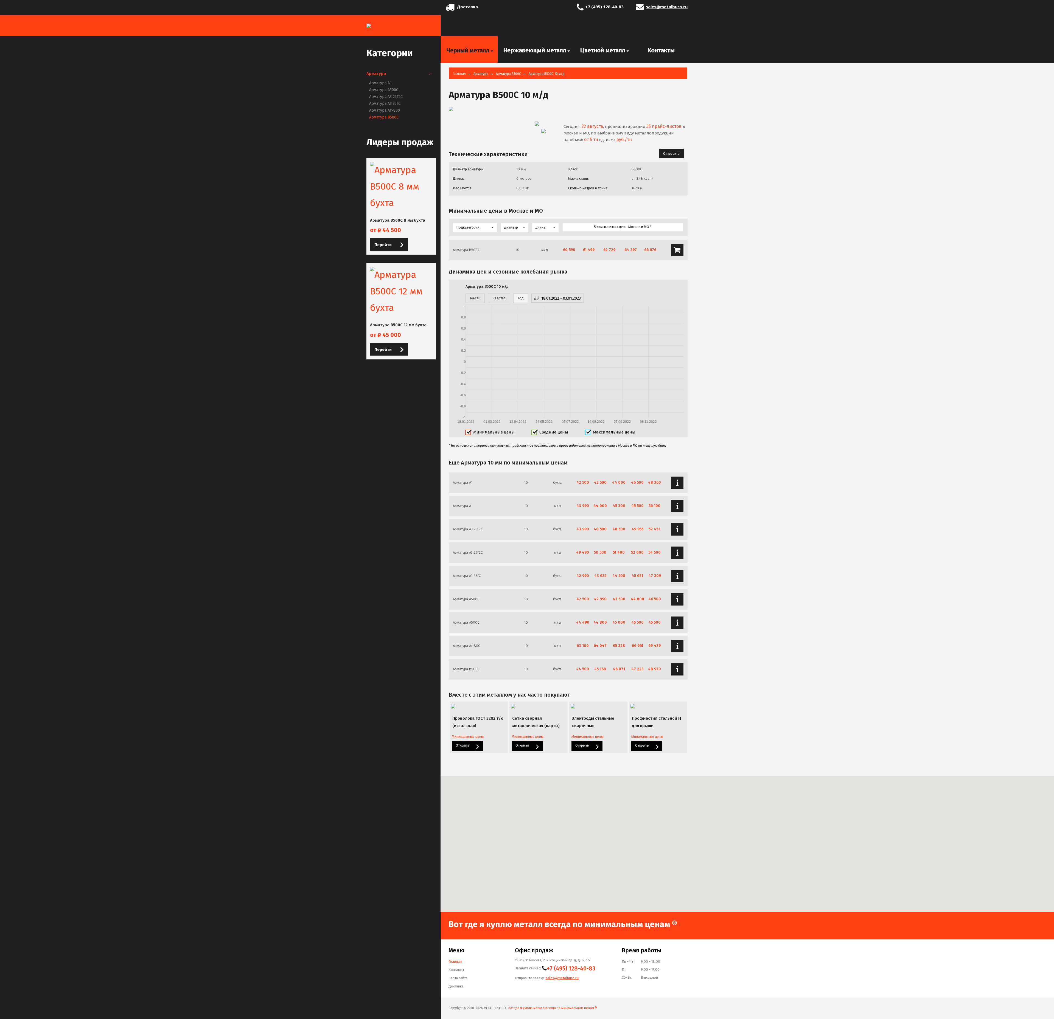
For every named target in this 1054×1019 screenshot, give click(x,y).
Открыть (463, 745)
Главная (459, 73)
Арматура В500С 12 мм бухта (398, 324)
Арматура (376, 73)
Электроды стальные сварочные (593, 722)
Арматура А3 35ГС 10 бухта (677, 576)
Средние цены (553, 432)
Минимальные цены (494, 432)
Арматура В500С (384, 117)
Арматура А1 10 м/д (677, 506)
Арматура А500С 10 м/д (677, 623)
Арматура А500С (383, 90)
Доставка (467, 6)
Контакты (456, 970)
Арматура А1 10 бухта (677, 483)
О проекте (671, 153)
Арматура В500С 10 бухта (677, 669)
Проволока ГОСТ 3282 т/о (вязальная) (477, 722)
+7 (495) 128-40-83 (604, 6)
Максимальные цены (614, 432)
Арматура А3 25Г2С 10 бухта (677, 529)
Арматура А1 (380, 83)
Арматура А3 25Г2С (386, 96)
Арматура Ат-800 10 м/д (677, 646)
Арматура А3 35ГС (384, 103)
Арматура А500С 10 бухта (677, 599)
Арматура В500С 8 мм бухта (397, 220)
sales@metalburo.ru (667, 6)
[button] (779, 827)
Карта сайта (457, 978)
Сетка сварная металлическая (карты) (536, 722)
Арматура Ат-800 (384, 110)
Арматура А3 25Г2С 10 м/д (677, 553)
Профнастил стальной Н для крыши (656, 722)
